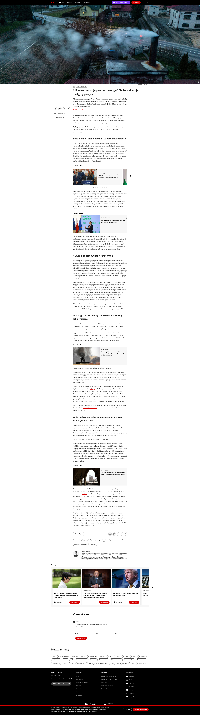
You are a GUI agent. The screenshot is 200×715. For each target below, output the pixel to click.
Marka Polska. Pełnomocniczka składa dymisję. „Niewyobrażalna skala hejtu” (66, 595)
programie (90, 143)
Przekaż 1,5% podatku (82, 682)
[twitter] (117, 534)
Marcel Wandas (85, 551)
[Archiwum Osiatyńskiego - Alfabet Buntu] (90, 704)
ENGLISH (79, 695)
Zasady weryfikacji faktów (108, 676)
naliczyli (92, 389)
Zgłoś (82, 626)
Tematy (69, 2)
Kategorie (77, 2)
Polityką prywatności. (74, 709)
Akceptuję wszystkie (141, 709)
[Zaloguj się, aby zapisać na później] (108, 590)
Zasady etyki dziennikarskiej (109, 679)
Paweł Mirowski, (121, 290)
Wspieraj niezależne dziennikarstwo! (61, 679)
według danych (109, 501)
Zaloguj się (80, 638)
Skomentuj (59, 117)
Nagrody (78, 686)
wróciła (84, 494)
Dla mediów (104, 689)
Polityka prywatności (107, 686)
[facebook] (114, 534)
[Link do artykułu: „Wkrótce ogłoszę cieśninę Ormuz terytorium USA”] (126, 578)
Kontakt (78, 689)
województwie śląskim (90, 408)
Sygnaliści (79, 692)
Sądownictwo (87, 590)
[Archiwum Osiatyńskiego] (109, 704)
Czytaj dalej (74, 602)
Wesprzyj (136, 2)
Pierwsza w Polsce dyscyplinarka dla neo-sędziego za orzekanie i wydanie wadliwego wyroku (96, 595)
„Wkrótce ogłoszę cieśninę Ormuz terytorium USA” (125, 594)
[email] (121, 534)
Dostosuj (127, 709)
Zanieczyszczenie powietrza (81, 372)
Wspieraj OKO (80, 679)
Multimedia (87, 2)
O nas (77, 676)
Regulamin (104, 682)
